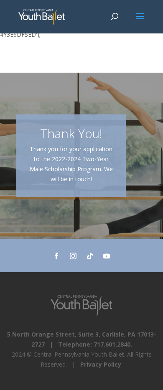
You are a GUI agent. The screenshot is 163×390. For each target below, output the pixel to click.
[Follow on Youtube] (106, 256)
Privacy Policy (100, 364)
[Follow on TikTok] (90, 256)
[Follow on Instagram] (73, 256)
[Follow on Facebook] (56, 256)
